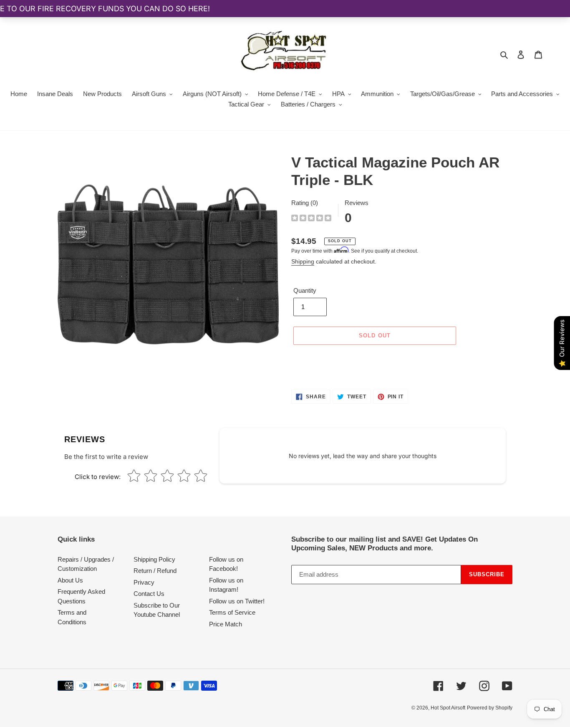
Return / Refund (155, 570)
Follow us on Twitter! (237, 601)
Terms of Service (232, 612)
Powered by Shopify (489, 708)
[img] (311, 219)
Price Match (225, 624)
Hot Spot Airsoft (448, 708)
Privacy (144, 582)
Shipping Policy (154, 559)
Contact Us (149, 593)
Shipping (302, 261)
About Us (70, 580)
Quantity (304, 290)
